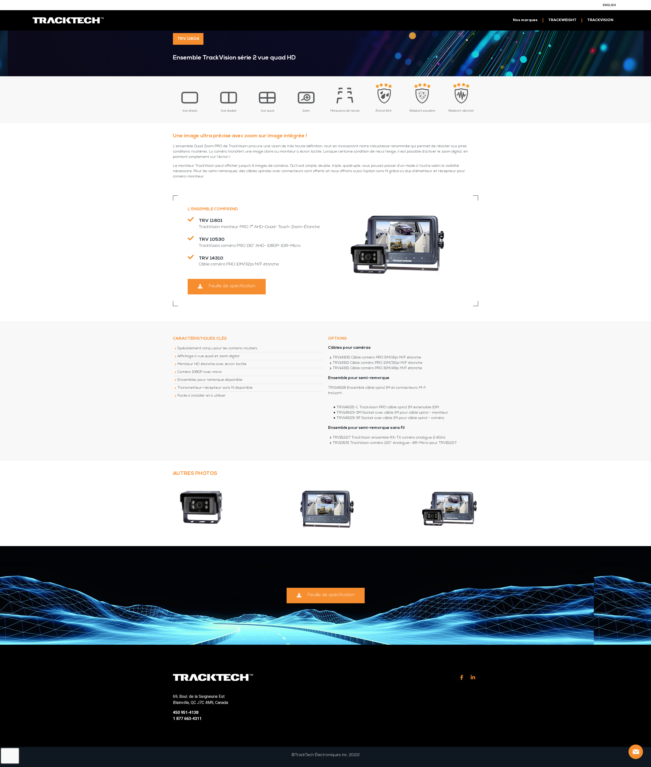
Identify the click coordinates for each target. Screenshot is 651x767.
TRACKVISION (600, 20)
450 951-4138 (185, 712)
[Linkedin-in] (473, 677)
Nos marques (525, 20)
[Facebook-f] (461, 677)
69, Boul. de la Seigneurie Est (199, 696)
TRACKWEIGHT (562, 20)
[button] (227, 286)
